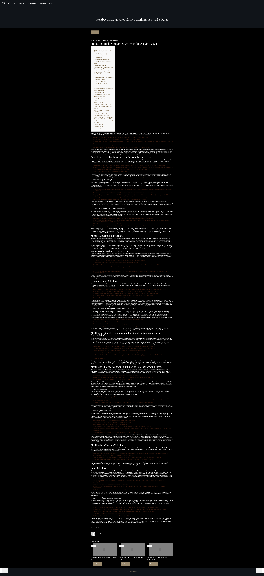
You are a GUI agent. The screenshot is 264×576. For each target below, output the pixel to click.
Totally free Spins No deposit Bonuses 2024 (131, 558)
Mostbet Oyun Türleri (99, 92)
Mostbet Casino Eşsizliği (100, 90)
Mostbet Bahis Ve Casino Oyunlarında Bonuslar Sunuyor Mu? (103, 68)
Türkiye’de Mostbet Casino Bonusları (103, 104)
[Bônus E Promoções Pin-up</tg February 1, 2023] (4, 570)
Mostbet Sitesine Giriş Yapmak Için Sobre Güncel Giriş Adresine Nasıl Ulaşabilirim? (102, 72)
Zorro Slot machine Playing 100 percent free (104, 558)
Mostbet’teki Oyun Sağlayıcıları (102, 94)
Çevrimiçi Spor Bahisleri (100, 65)
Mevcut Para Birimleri (99, 79)
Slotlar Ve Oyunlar (98, 102)
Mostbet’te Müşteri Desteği (100, 54)
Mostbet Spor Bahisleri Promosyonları (103, 88)
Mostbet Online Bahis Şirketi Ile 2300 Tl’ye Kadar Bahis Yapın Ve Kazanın (103, 114)
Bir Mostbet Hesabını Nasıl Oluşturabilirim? (100, 56)
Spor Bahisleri (97, 86)
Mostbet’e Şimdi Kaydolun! (100, 81)
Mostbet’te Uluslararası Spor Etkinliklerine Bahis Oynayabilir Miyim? (104, 76)
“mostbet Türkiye (98, 124)
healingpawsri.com (145, 177)
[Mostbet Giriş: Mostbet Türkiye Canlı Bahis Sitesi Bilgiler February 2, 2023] (260, 570)
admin (101, 534)
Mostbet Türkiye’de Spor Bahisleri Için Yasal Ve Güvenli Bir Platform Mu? (103, 118)
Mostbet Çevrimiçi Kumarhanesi (102, 59)
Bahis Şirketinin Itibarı (99, 96)
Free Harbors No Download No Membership (157, 558)
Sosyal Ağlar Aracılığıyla (100, 128)
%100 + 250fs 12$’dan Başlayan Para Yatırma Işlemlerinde (103, 51)
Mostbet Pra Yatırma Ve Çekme (101, 84)
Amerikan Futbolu (98, 126)
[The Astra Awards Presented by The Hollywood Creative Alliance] (5, 3)
